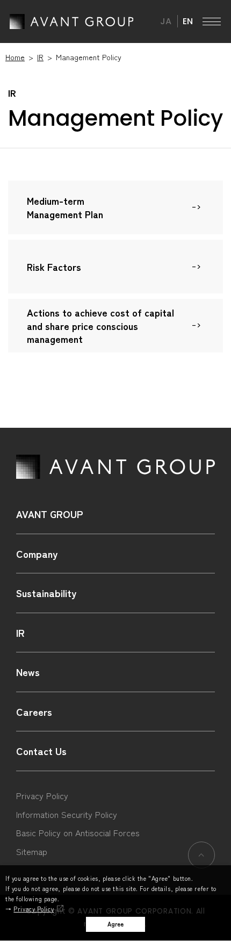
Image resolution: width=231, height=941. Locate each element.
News (28, 672)
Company (36, 554)
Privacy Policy (33, 908)
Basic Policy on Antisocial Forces (78, 832)
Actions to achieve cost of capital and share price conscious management (100, 326)
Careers (34, 712)
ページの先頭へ (201, 854)
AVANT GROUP (71, 21)
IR (40, 57)
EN (188, 21)
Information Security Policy (66, 814)
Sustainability (46, 593)
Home (15, 57)
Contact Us (41, 751)
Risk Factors (54, 267)
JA (165, 21)
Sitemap (31, 851)
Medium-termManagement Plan (65, 208)
